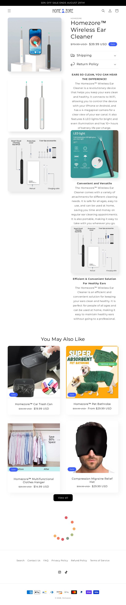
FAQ (46, 560)
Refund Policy (79, 560)
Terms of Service (100, 560)
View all (63, 497)
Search (21, 560)
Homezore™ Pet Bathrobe (92, 403)
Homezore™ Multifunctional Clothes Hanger (34, 480)
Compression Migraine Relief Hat (92, 480)
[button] (9, 10)
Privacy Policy (59, 560)
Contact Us (34, 560)
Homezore (66, 598)
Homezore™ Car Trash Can (34, 404)
